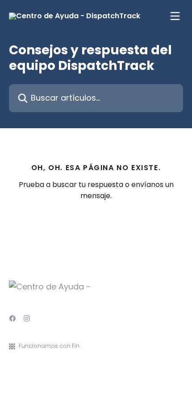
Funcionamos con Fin (49, 346)
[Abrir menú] (175, 16)
